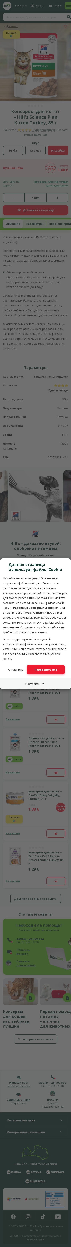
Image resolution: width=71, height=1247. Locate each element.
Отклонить (15, 669)
